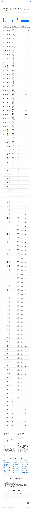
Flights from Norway (25, 464)
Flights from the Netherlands (5, 465)
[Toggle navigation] (30, 1)
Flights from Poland (15, 460)
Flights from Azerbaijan (6, 475)
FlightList (3, 1)
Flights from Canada (15, 464)
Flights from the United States (6, 468)
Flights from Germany (6, 462)
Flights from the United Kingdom (6, 471)
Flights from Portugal (25, 462)
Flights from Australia (25, 460)
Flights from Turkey (6, 460)
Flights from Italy (14, 462)
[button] (28, 30)
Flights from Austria (15, 468)
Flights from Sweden (15, 472)
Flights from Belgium (15, 466)
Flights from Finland (24, 466)
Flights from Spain (6, 473)
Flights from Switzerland (15, 470)
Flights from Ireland (24, 468)
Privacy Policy (27, 507)
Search (25, 21)
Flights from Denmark (25, 470)
